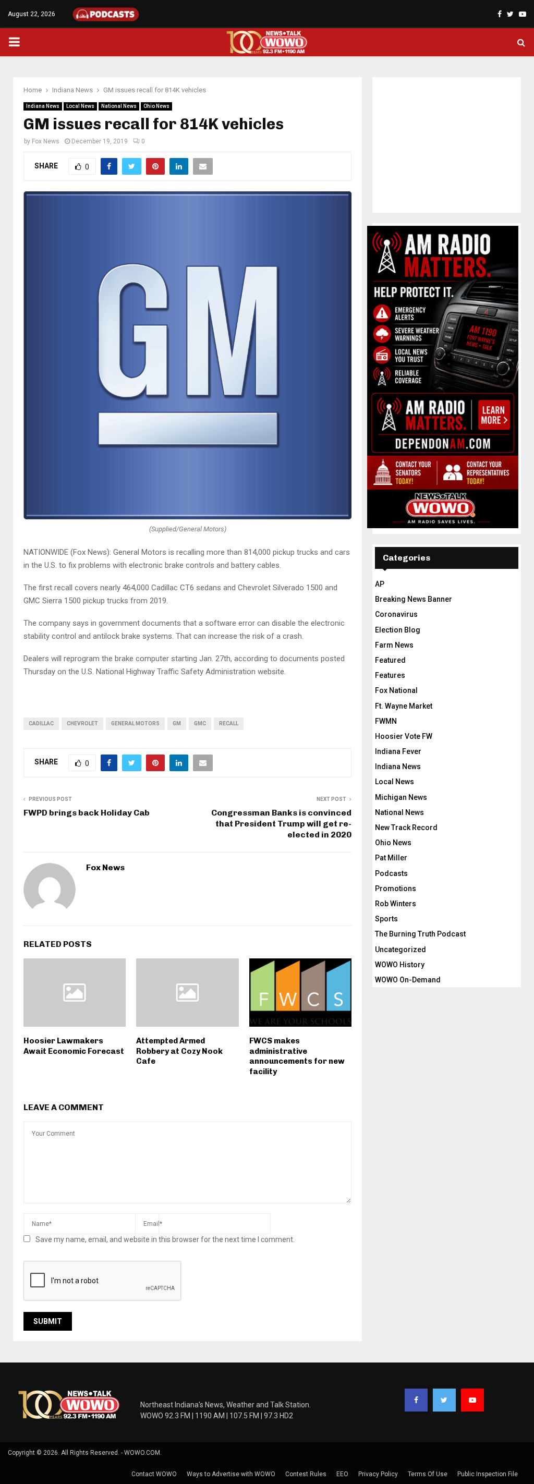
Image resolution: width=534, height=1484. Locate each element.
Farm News (394, 645)
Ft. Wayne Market (403, 706)
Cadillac (41, 723)
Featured (390, 660)
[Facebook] (416, 1400)
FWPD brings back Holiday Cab (86, 813)
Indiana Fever (398, 751)
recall (228, 723)
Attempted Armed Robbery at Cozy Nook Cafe (179, 1051)
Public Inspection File (487, 1474)
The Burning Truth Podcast (420, 934)
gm (177, 723)
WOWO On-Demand (408, 980)
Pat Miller (391, 858)
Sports (386, 919)
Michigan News (401, 797)
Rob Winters (395, 903)
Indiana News (42, 106)
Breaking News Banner (413, 599)
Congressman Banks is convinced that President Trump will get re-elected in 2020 (281, 824)
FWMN (386, 721)
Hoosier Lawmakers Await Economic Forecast (73, 1046)
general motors (135, 723)
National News (119, 106)
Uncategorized (400, 949)
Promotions (395, 888)
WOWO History (399, 964)
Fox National (396, 690)
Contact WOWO (154, 1474)
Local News (80, 106)
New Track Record (406, 827)
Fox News (45, 141)
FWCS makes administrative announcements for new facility (297, 1056)
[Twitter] (444, 1400)
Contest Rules (305, 1474)
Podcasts (391, 873)
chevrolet (82, 723)
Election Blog (397, 630)
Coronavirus (396, 614)
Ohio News (156, 106)
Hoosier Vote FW (403, 736)
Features (390, 675)
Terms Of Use (427, 1474)
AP (379, 584)
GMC (200, 723)
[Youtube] (472, 1400)
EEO (342, 1474)
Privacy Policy (378, 1474)
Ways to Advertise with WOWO (231, 1474)
